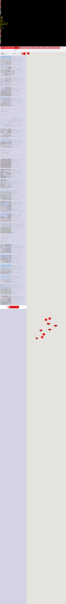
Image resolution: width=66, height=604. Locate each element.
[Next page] (24, 53)
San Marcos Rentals (4, 22)
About (1, 20)
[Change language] (1, 0)
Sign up (1, 15)
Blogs (1, 21)
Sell (1, 27)
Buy (1, 25)
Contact (2, 28)
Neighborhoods (3, 24)
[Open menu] (0, 45)
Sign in (4, 15)
